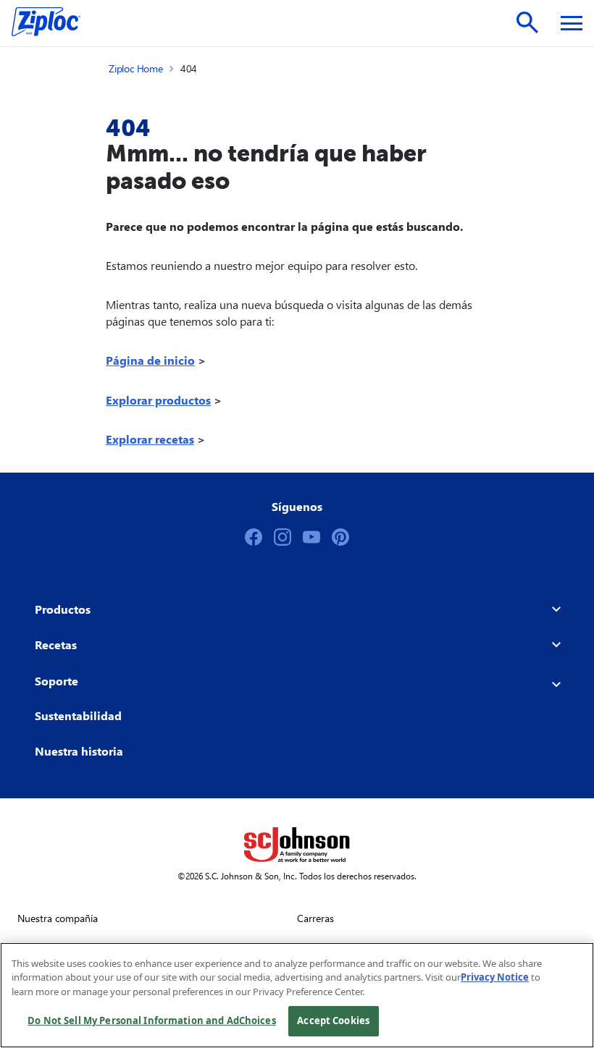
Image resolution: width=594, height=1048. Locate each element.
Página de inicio (150, 360)
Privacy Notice (495, 977)
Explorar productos (158, 399)
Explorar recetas (150, 439)
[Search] (527, 22)
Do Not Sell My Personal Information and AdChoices (151, 1020)
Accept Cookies (333, 1020)
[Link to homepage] (53, 23)
